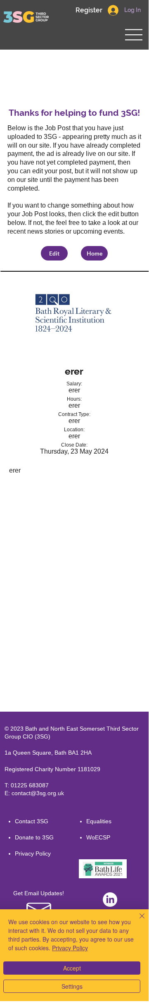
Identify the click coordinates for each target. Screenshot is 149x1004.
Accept (72, 968)
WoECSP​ (98, 837)
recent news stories (35, 231)
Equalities (98, 821)
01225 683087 (30, 785)
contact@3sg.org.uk (38, 793)
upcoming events (98, 231)
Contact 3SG (31, 821)
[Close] (137, 921)
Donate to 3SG (34, 837)
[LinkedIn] (110, 899)
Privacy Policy (33, 853)
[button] (88, 10)
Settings (72, 986)
